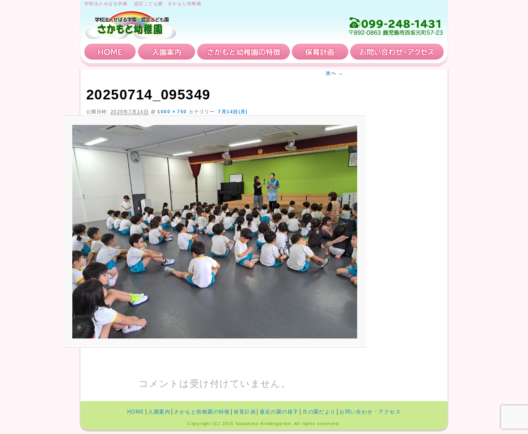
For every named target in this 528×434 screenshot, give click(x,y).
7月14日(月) (233, 111)
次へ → (334, 73)
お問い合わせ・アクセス (397, 52)
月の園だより (319, 412)
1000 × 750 (172, 111)
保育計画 (320, 52)
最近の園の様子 (279, 412)
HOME (110, 52)
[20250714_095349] (214, 231)
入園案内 (166, 52)
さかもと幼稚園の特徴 (243, 52)
